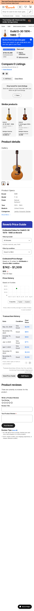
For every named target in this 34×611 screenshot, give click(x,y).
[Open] (29, 240)
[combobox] (15, 240)
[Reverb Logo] (10, 7)
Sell (20, 7)
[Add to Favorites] (19, 35)
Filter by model (7, 237)
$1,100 (27, 347)
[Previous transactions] (26, 362)
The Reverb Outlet (8, 16)
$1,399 (27, 357)
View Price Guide (9, 376)
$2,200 (27, 352)
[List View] (6, 73)
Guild (15, 194)
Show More (5, 214)
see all (14, 430)
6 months (12, 302)
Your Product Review (8, 413)
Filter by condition (9, 248)
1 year (20, 302)
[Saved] (25, 6)
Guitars (17, 16)
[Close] (31, 39)
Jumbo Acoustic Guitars (22, 211)
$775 (26, 342)
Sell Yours (25, 376)
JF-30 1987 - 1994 (8, 124)
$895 (27, 332)
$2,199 (27, 327)
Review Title (6, 405)
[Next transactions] (29, 362)
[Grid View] (3, 73)
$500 (27, 337)
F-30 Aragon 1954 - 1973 (25, 125)
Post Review (8, 425)
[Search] (30, 11)
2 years (27, 302)
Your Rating (5, 400)
